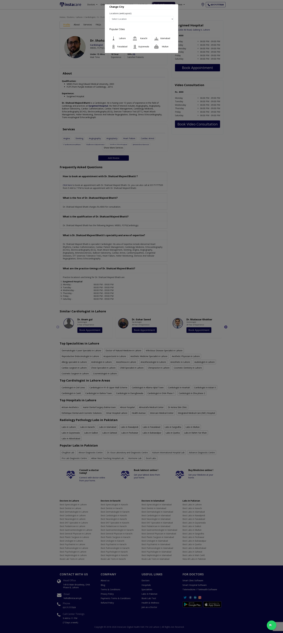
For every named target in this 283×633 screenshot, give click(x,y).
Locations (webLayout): (120, 13)
